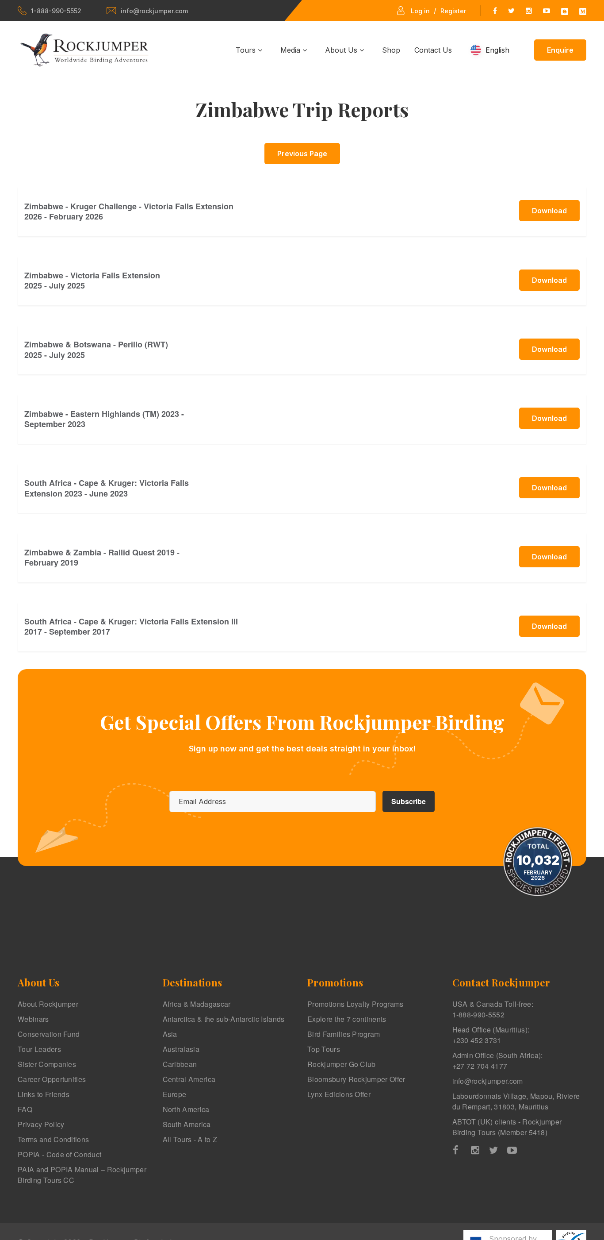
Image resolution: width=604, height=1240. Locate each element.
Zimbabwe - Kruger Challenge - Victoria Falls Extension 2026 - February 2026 (128, 211)
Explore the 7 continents (346, 1019)
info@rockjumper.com (154, 11)
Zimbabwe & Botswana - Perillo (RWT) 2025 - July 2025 (96, 349)
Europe (175, 1094)
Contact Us (433, 50)
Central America (189, 1079)
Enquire (560, 50)
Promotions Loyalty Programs (355, 1004)
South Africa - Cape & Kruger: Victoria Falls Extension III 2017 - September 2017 (131, 626)
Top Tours (323, 1049)
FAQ (25, 1109)
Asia (170, 1034)
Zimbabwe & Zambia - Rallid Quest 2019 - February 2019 (102, 557)
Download (549, 210)
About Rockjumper (48, 1004)
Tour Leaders (39, 1049)
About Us (342, 50)
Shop (391, 50)
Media (291, 50)
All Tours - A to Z (190, 1139)
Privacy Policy (41, 1124)
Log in (420, 11)
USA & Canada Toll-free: (492, 1009)
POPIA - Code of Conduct (59, 1154)
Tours (247, 50)
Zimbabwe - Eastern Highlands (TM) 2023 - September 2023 (104, 419)
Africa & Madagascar (197, 1004)
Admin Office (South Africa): (497, 1060)
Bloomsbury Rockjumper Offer (356, 1079)
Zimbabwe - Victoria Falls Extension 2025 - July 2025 (92, 280)
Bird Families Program (343, 1034)
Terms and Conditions (53, 1139)
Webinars (33, 1019)
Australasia (181, 1049)
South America (187, 1124)
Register (453, 11)
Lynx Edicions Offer (339, 1094)
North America (186, 1109)
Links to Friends (43, 1094)
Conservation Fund (49, 1034)
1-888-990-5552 (56, 11)
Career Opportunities (52, 1079)
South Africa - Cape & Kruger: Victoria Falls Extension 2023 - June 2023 (106, 488)
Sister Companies (47, 1064)
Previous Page (302, 153)
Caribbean (180, 1064)
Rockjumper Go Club (341, 1064)
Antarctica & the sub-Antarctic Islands (224, 1019)
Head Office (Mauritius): (491, 1034)
